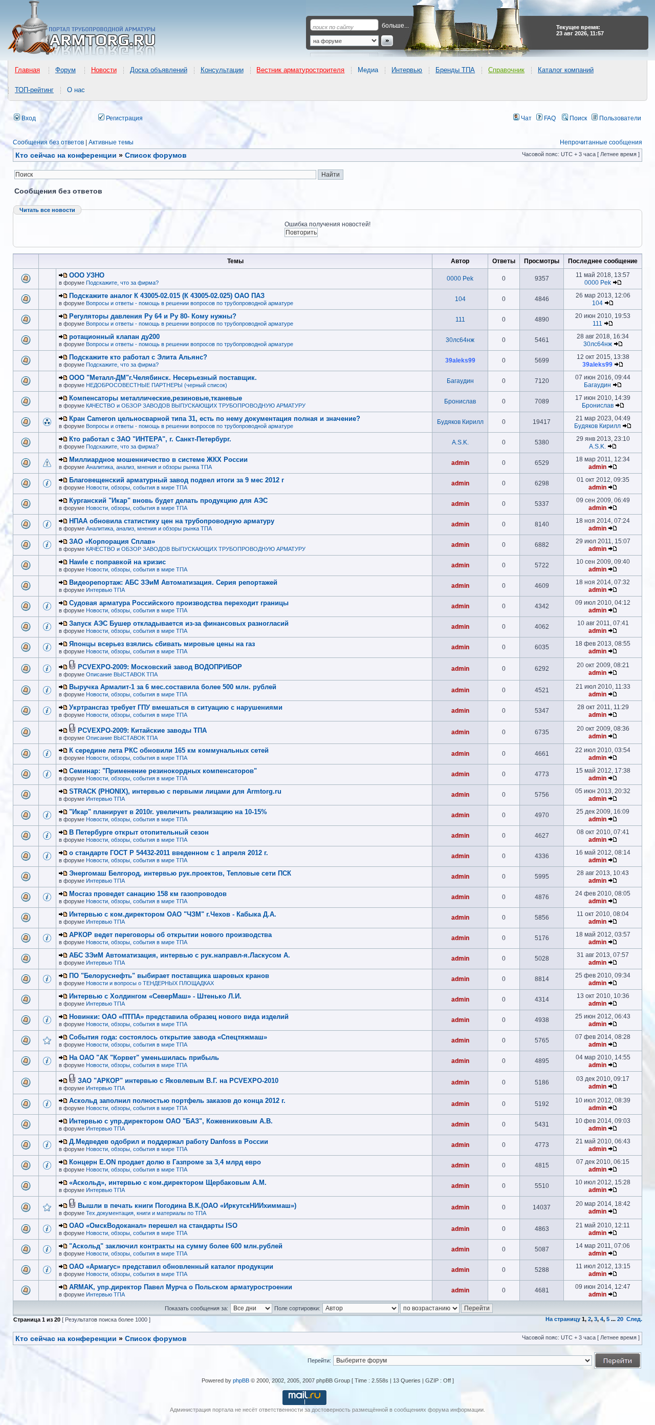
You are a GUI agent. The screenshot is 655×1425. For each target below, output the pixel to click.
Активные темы (111, 142)
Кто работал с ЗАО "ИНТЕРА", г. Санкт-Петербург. (150, 439)
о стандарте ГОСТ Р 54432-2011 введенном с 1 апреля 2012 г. (168, 853)
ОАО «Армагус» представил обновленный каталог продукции (171, 1266)
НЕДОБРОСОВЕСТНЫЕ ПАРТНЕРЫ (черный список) (156, 385)
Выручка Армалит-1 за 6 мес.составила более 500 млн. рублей (172, 687)
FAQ (549, 118)
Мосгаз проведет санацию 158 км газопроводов (148, 894)
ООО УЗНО (86, 275)
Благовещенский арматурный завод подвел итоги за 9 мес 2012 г (176, 480)
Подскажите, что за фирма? (122, 283)
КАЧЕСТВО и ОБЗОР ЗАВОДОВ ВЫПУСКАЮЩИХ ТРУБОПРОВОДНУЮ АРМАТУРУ (195, 405)
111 (460, 319)
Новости (104, 70)
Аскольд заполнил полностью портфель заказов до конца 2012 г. (177, 1100)
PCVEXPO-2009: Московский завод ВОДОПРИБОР (160, 667)
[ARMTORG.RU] (90, 29)
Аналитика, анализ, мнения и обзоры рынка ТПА (149, 467)
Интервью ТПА (105, 590)
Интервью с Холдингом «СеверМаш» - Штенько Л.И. (155, 996)
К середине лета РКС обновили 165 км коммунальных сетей (169, 750)
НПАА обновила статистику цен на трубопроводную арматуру (171, 521)
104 (460, 299)
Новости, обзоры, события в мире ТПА (136, 487)
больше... (395, 25)
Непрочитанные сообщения (601, 142)
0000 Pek (460, 278)
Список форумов (156, 1338)
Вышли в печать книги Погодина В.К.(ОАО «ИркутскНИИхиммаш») (187, 1205)
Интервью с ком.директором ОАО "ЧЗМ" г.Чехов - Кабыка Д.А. (172, 914)
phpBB (241, 1380)
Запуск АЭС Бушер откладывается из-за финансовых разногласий (179, 623)
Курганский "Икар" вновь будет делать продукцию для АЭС (168, 500)
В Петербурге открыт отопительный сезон (139, 832)
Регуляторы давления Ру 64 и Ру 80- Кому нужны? (152, 316)
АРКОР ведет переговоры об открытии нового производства (170, 935)
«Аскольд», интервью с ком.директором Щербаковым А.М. (168, 1182)
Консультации (222, 70)
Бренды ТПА (455, 70)
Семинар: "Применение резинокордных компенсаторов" (163, 771)
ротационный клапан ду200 (114, 337)
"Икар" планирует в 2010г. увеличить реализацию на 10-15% (168, 812)
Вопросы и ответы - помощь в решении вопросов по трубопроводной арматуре (189, 303)
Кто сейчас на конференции (66, 155)
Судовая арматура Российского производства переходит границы (179, 603)
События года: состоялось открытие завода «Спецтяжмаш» (168, 1037)
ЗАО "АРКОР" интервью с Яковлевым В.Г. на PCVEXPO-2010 (178, 1080)
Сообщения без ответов (48, 142)
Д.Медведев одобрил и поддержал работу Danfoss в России (168, 1141)
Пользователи (619, 118)
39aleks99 (460, 360)
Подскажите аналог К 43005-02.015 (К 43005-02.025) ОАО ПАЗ (167, 296)
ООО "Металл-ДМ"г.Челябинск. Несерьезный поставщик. (163, 377)
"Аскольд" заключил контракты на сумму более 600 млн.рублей (175, 1246)
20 (620, 1319)
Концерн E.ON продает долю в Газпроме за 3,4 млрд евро (165, 1162)
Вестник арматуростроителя (300, 70)
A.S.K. (460, 442)
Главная (27, 70)
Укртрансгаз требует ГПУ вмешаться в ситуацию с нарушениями (175, 707)
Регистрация (123, 118)
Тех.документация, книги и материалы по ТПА (146, 1213)
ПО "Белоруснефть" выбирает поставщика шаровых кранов (169, 976)
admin (460, 462)
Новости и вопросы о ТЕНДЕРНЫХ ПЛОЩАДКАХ (150, 983)
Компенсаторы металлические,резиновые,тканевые (155, 398)
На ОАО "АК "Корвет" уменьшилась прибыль (144, 1057)
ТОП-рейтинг (34, 90)
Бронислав (460, 401)
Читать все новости (47, 210)
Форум (65, 70)
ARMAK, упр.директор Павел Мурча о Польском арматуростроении (180, 1287)
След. (634, 1319)
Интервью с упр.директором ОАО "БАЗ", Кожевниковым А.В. (171, 1121)
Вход (28, 118)
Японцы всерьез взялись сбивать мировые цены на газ (162, 644)
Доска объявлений (158, 70)
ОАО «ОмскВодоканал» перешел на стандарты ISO (153, 1225)
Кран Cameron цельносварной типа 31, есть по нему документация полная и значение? (214, 418)
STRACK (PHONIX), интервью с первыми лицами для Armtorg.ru (175, 791)
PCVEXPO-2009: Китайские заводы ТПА (142, 730)
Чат (525, 118)
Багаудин (460, 381)
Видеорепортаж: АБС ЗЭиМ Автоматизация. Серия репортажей (173, 582)
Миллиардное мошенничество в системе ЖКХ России (158, 459)
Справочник (506, 70)
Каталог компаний (566, 70)
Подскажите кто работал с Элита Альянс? (138, 357)
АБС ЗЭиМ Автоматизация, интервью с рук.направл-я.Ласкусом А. (179, 955)
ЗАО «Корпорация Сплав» (112, 541)
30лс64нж (460, 340)
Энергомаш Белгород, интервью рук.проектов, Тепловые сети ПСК (180, 873)
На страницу (562, 1319)
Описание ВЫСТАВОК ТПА (122, 674)
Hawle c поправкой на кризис (117, 562)
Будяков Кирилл (460, 422)
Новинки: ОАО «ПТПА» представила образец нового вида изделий (179, 1016)
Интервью (406, 70)
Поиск (577, 118)
